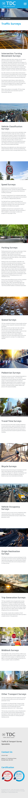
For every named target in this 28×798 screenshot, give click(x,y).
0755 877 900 (4, 755)
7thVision (3, 790)
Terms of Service (12, 792)
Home (2, 18)
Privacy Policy (4, 792)
